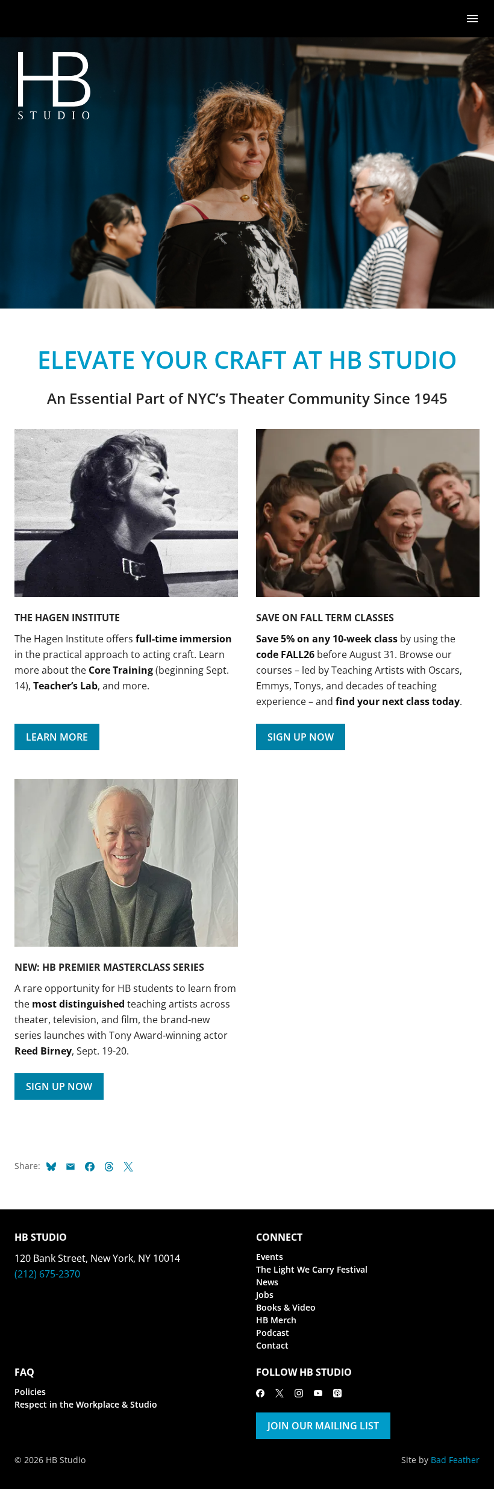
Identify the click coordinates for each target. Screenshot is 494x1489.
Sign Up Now (300, 737)
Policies (30, 1391)
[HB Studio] (26, 19)
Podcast (272, 1332)
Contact (272, 1345)
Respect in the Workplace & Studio (85, 1404)
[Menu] (472, 18)
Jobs (265, 1294)
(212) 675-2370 (47, 1274)
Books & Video (286, 1307)
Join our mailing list (323, 1425)
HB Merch (276, 1320)
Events (269, 1256)
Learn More (57, 737)
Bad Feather (455, 1459)
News (267, 1282)
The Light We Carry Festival (311, 1269)
